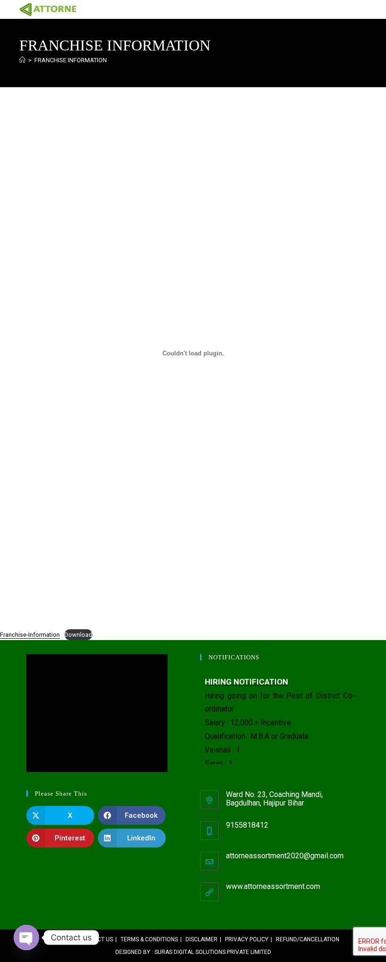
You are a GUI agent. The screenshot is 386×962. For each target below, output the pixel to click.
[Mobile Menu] (363, 9)
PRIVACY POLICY (246, 939)
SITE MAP (59, 939)
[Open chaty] (26, 937)
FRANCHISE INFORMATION (70, 60)
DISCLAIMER (201, 939)
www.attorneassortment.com (273, 886)
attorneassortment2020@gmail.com (285, 855)
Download (78, 634)
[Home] (22, 60)
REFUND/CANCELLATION (307, 939)
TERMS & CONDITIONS (149, 939)
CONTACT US (96, 939)
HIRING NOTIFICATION (246, 679)
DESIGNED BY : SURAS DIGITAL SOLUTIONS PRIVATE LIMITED (193, 952)
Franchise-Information (30, 634)
